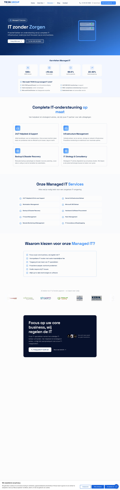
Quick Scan (97, 3)
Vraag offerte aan (15, 41)
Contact (65, 3)
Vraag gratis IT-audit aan (41, 349)
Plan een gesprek (107, 3)
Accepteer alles (111, 486)
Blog (58, 3)
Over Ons (40, 3)
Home (33, 3)
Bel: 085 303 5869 (36, 41)
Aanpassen (85, 486)
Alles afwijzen (98, 486)
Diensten (50, 3)
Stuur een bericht (59, 349)
